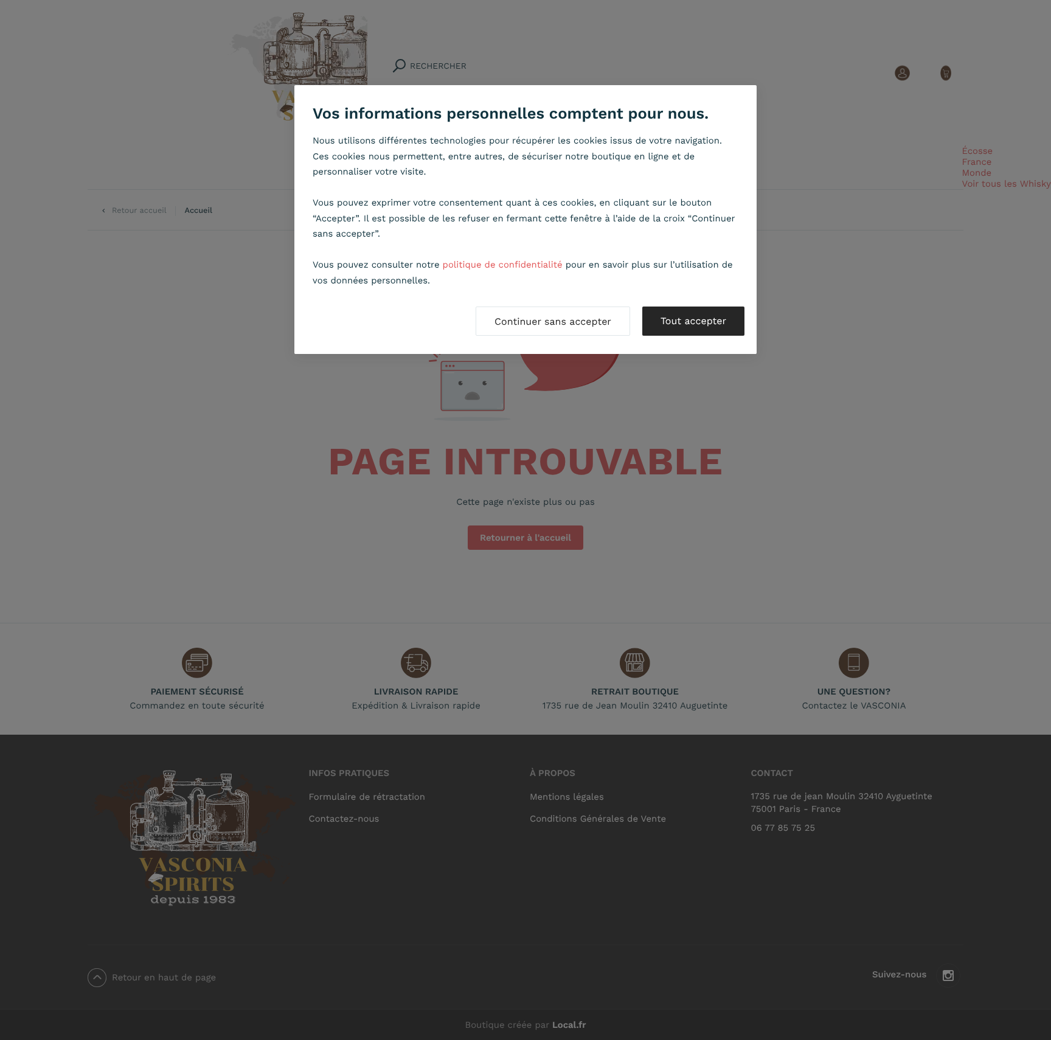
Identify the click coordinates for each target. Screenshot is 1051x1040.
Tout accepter (693, 321)
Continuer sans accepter (552, 321)
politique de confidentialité (503, 264)
